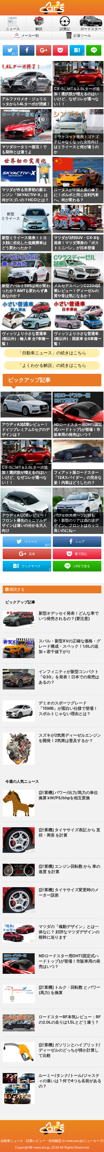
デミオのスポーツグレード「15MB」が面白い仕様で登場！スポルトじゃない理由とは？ (68, 708)
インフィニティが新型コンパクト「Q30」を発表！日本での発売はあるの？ (69, 677)
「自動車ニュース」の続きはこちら (52, 352)
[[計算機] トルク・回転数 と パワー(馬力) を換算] (19, 994)
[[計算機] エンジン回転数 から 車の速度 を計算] (19, 870)
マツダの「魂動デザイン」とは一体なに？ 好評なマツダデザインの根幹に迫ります (69, 932)
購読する (17, 589)
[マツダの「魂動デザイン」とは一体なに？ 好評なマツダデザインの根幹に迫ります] (19, 933)
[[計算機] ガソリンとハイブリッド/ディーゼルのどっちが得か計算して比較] (19, 1052)
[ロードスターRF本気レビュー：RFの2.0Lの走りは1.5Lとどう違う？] (19, 1022)
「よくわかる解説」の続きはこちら (52, 365)
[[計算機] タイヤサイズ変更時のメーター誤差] (19, 900)
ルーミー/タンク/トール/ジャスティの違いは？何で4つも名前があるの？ (70, 1081)
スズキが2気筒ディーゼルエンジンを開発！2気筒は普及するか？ (70, 738)
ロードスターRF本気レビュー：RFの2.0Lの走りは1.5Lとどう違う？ (70, 1019)
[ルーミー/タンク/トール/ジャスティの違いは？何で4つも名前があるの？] (19, 1088)
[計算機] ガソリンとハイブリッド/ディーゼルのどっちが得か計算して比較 (69, 1050)
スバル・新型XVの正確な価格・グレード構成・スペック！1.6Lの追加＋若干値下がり (70, 646)
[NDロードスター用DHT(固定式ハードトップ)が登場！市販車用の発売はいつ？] (19, 963)
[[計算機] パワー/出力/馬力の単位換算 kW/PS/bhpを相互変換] (19, 803)
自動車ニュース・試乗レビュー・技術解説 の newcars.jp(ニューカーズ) (52, 1141)
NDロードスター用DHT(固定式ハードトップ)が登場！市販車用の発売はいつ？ (69, 961)
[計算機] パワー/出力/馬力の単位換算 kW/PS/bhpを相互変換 (68, 795)
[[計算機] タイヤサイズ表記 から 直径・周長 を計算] (19, 840)
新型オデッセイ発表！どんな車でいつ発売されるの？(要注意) (69, 616)
